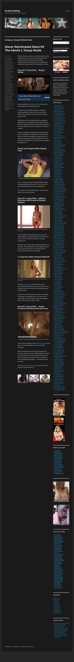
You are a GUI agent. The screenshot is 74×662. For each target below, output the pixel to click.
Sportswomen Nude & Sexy (60, 356)
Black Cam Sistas (58, 545)
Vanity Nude (57, 385)
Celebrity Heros (57, 462)
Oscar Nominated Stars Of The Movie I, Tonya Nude (24, 48)
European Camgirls (58, 559)
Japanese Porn (57, 565)
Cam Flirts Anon (58, 548)
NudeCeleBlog (12, 11)
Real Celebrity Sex (58, 470)
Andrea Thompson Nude (60, 117)
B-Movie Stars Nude (59, 132)
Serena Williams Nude (59, 352)
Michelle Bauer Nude (59, 302)
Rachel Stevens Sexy (59, 334)
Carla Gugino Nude (58, 158)
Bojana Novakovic (41, 343)
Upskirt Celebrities (58, 380)
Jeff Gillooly (10, 93)
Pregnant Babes (57, 575)
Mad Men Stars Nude (59, 293)
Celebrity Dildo (57, 169)
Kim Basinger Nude (58, 270)
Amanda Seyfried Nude (59, 114)
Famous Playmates (58, 217)
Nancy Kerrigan (8, 99)
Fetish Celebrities (58, 220)
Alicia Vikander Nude (59, 108)
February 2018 (57, 607)
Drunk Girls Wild (58, 556)
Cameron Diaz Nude (58, 155)
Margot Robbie (35, 104)
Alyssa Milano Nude (58, 113)
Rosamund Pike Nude (59, 343)
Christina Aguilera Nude (59, 185)
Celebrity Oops (57, 175)
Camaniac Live (57, 549)
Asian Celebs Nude (58, 128)
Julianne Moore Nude (59, 259)
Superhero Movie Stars (59, 359)
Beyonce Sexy (57, 140)
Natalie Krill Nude (58, 311)
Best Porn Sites (57, 536)
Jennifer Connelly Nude (59, 247)
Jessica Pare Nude (58, 256)
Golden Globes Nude (59, 229)
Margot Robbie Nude (59, 296)
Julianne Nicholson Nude (60, 261)
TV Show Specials (58, 377)
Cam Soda (56, 552)
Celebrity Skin (57, 450)
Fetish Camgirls (57, 562)
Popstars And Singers (59, 329)
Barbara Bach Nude (58, 135)
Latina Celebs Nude (58, 466)
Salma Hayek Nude (58, 346)
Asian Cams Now (58, 539)
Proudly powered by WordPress (27, 646)
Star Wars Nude (57, 358)
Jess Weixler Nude (58, 253)
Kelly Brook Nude (58, 265)
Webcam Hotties (58, 587)
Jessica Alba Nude (58, 255)
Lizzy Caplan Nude (58, 290)
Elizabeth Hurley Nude (59, 205)
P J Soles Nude (57, 323)
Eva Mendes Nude (58, 213)
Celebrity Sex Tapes (58, 178)
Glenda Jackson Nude (59, 228)
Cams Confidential (58, 551)
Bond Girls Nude (58, 148)
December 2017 (57, 610)
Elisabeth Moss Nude (59, 203)
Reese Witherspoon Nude (60, 340)
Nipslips (7, 100)
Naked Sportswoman (32, 365)
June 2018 (56, 602)
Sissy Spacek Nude (58, 353)
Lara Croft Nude (57, 276)
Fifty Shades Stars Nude (59, 222)
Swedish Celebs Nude (59, 364)
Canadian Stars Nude (59, 554)
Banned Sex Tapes (58, 453)
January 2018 (57, 608)
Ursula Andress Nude (59, 382)
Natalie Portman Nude (59, 312)
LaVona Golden (8, 96)
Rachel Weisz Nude (58, 335)
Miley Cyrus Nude (58, 306)
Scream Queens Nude (59, 350)
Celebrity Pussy (57, 176)
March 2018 (57, 605)
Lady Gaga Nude (58, 275)
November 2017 (57, 611)
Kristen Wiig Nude (58, 272)
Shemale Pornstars (58, 577)
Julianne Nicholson (9, 94)
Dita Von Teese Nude (59, 200)
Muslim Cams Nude (58, 572)
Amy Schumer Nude (58, 116)
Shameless (7, 106)
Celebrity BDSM (57, 161)
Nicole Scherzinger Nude (60, 317)
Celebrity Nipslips (58, 173)
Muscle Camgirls (58, 571)
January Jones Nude (58, 241)
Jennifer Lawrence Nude (59, 252)
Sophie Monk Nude (58, 355)
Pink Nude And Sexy (58, 327)
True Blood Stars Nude (59, 376)
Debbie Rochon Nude (59, 199)
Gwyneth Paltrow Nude (59, 234)
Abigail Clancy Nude (58, 105)
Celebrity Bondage (58, 166)
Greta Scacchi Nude (58, 231)
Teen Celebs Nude (58, 367)
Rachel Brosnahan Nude (59, 331)
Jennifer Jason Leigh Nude (60, 250)
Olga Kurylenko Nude (59, 318)
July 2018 (56, 601)
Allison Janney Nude (59, 111)
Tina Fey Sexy (57, 373)
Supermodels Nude (58, 361)
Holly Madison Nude (59, 237)
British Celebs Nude (58, 152)
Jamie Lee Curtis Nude (59, 240)
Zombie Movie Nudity (59, 389)
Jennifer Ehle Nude (58, 249)
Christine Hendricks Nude (60, 188)
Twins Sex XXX (57, 586)
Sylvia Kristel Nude (58, 365)
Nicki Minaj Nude (58, 314)
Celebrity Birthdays (58, 164)
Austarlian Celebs (9, 84)
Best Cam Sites (57, 534)
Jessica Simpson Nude (59, 258)
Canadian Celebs (58, 157)
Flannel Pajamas (9, 90)
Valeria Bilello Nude (58, 383)
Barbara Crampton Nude (59, 137)
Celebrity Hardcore (58, 170)
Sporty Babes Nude (58, 581)
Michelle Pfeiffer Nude (59, 305)
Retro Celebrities (58, 472)
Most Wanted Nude (58, 569)
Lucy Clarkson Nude (58, 291)
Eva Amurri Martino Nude (60, 210)
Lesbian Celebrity (58, 282)
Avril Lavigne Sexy (58, 131)
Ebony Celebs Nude (58, 202)
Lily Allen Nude (57, 284)
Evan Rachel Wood (58, 214)
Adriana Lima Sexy (58, 107)
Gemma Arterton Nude (59, 226)
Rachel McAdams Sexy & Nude (61, 332)
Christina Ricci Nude (59, 187)
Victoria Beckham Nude (59, 388)
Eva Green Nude (57, 211)
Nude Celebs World (58, 574)
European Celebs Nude (59, 208)
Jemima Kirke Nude (58, 244)
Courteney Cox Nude (59, 194)
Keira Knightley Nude (59, 264)
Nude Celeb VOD (58, 455)
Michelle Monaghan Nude (60, 303)
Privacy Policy (15, 646)
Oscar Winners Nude (59, 321)
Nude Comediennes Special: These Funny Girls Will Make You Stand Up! (60, 635)
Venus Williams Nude (59, 386)
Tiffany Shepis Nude (59, 371)
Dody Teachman (9, 88)
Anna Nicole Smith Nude (59, 122)
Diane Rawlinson (9, 87)
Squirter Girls (57, 583)
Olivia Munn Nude (58, 320)
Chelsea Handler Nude (59, 184)
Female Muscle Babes (59, 560)
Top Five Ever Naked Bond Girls (61, 623)
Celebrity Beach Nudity (59, 163)
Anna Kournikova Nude (59, 120)
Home (67, 11)
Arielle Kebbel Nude (58, 125)
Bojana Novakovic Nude (59, 146)
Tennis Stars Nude (58, 368)
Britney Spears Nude (59, 154)
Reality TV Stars (57, 337)
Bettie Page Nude (58, 138)
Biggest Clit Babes (58, 542)
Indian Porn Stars (58, 563)
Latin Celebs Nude (58, 278)
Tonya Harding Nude (59, 374)
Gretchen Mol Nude (58, 232)
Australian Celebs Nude (59, 129)
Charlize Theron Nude (59, 182)
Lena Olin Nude (57, 281)
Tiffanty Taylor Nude (59, 370)
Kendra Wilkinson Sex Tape (60, 269)
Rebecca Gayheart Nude (59, 338)
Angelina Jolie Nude (58, 119)
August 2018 (57, 599)
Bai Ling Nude (57, 134)
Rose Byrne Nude (58, 344)
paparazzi (7, 103)
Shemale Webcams (58, 578)
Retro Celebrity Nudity (59, 341)
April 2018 (56, 604)
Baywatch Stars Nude (59, 540)
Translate (63, 52)
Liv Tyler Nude (57, 288)
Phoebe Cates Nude (58, 326)
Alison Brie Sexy (58, 110)
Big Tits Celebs (57, 143)
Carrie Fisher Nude (58, 160)
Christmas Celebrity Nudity (60, 190)
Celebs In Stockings (58, 181)
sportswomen (8, 108)
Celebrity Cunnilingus (59, 167)
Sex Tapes (10, 105)
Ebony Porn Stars (58, 557)
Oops (9, 102)
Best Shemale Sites (58, 537)
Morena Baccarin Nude (59, 309)
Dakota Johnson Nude (59, 197)
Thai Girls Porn (57, 584)
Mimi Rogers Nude (58, 308)
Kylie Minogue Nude (58, 273)
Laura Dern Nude (58, 279)
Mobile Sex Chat (58, 568)
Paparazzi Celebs (9, 76)
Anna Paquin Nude (58, 123)
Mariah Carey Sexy (58, 299)
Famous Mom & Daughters (60, 216)
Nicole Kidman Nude (59, 315)
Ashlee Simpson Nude (59, 126)
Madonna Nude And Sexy (60, 294)
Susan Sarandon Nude (59, 362)
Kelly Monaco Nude (58, 267)
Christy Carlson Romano (59, 191)
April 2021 (56, 598)
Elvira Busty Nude (58, 207)
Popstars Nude (57, 469)
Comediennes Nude (58, 193)
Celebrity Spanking (58, 179)
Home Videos (8, 91)
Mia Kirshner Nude (58, 300)
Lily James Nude (58, 285)
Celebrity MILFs (57, 172)
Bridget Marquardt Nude (59, 151)
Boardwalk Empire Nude (59, 145)
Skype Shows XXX (58, 580)
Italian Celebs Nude (58, 238)
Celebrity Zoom (57, 452)
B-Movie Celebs (57, 461)
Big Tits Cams (57, 543)
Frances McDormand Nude (60, 223)
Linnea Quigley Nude (59, 287)
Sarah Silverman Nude (59, 347)
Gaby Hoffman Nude (59, 225)
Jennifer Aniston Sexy (59, 246)
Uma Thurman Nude (59, 379)
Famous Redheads (58, 219)
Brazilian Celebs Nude (59, 149)
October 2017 (57, 613)
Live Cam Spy (57, 566)
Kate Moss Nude (58, 262)
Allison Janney (27, 284)
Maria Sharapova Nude (59, 297)
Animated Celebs (58, 456)
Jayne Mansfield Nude (59, 243)
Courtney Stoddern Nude (60, 196)
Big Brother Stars (58, 141)
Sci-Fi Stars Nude (58, 349)
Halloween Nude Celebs (59, 235)
